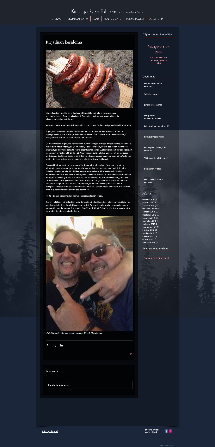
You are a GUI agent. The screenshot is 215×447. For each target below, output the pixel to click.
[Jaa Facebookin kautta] (47, 345)
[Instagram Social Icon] (170, 431)
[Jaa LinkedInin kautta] (61, 345)
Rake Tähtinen (104, 11)
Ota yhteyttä (50, 431)
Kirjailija (80, 11)
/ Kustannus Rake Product (131, 12)
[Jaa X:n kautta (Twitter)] (54, 345)
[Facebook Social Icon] (166, 431)
